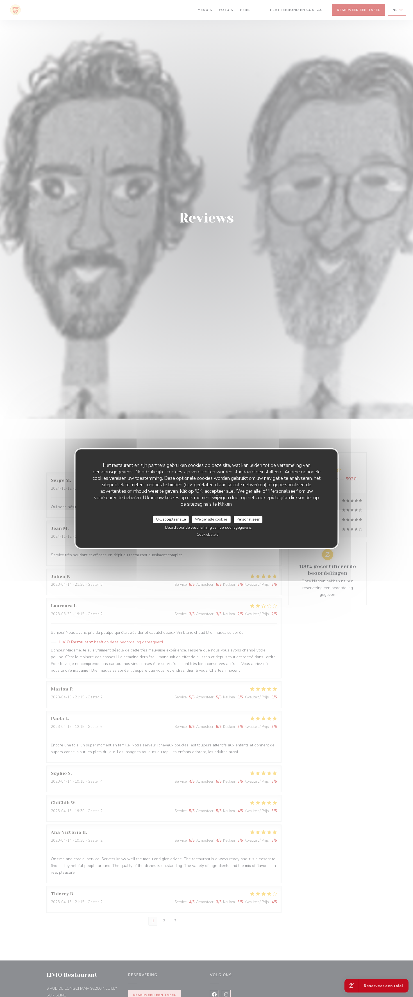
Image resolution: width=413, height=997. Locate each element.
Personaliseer (248, 519)
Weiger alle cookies (211, 519)
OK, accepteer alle (171, 519)
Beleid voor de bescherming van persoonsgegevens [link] (208, 527)
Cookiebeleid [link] (208, 534)
